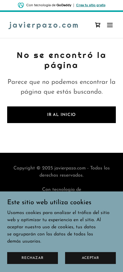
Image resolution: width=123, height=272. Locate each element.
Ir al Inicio (61, 115)
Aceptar (90, 258)
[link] (44, 26)
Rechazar (32, 258)
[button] (110, 25)
